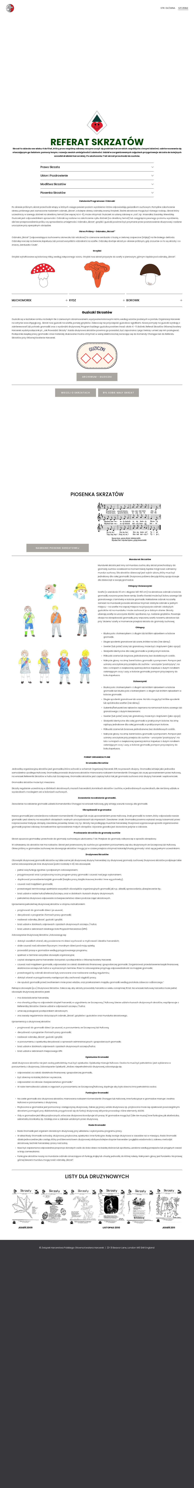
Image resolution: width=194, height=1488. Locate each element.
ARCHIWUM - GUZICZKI (97, 376)
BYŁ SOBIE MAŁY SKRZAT (118, 392)
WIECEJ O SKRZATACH (75, 392)
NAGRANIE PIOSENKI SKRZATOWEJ (58, 548)
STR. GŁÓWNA (168, 8)
